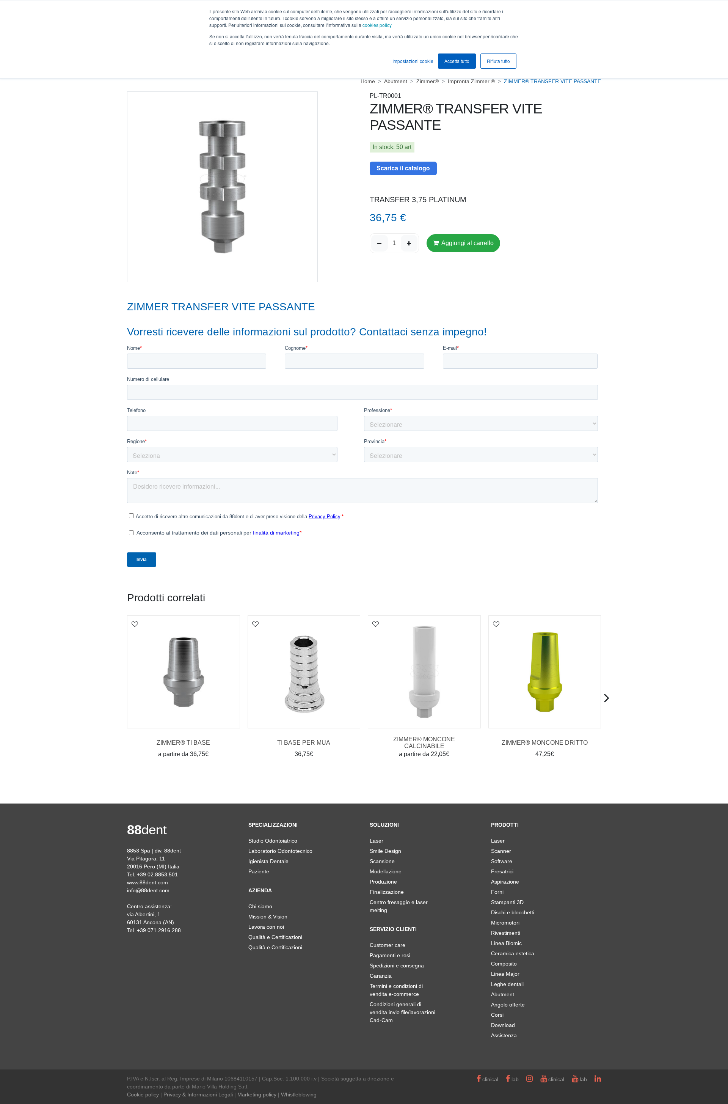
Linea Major (505, 974)
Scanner (501, 851)
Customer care (387, 945)
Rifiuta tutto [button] (498, 61)
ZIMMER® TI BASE (183, 742)
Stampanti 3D (507, 902)
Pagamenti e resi (390, 955)
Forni (497, 892)
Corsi (497, 1015)
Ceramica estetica (512, 953)
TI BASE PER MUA (303, 742)
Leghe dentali (507, 984)
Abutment (502, 994)
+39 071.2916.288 (159, 930)
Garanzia (381, 976)
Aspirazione (505, 882)
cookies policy (377, 25)
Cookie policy (143, 1094)
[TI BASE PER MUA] (304, 672)
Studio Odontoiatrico (272, 841)
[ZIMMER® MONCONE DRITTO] (545, 672)
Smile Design (385, 851)
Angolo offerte (508, 1005)
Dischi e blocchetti (512, 912)
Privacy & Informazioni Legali (198, 1094)
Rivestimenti (505, 933)
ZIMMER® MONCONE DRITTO (545, 742)
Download (503, 1025)
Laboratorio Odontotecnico (280, 851)
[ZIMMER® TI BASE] (183, 672)
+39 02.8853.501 (157, 874)
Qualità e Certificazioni (275, 937)
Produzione (383, 882)
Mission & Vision (267, 917)
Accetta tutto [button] (456, 61)
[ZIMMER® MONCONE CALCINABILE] (424, 672)
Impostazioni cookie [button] (412, 61)
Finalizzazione (387, 892)
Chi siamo (260, 906)
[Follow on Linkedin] (598, 1079)
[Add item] (409, 243)
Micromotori (505, 923)
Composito (504, 964)
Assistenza (504, 1035)
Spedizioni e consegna (397, 965)
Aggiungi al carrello (467, 243)
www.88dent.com (147, 882)
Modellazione (386, 871)
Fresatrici (502, 871)
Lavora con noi (266, 927)
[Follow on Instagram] (529, 1079)
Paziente (258, 871)
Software (501, 861)
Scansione (382, 861)
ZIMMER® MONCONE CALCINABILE (424, 742)
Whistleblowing (299, 1094)
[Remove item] (379, 243)
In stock (383, 147)
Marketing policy (256, 1094)
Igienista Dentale (268, 861)
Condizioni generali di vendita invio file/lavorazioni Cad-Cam (402, 1012)
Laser (376, 841)
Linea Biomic (506, 943)
